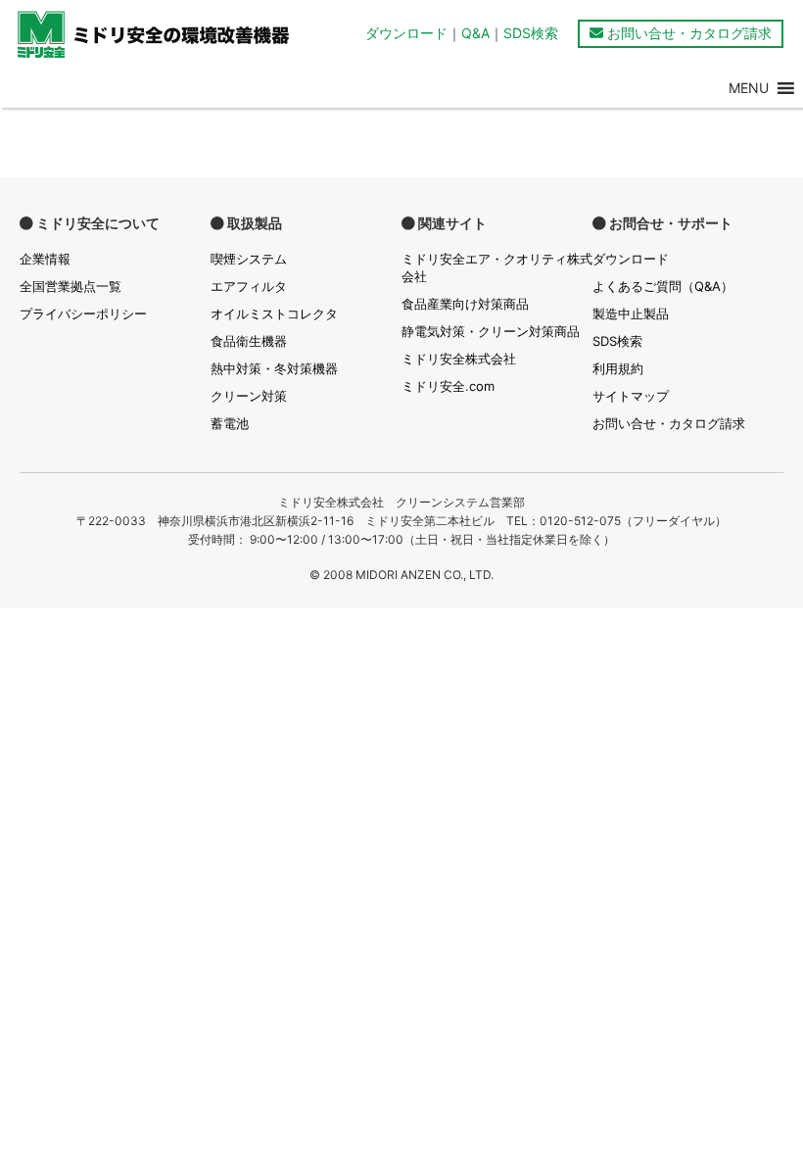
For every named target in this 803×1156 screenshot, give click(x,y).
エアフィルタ (249, 286)
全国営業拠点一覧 (70, 286)
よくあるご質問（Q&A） (662, 286)
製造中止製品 (630, 313)
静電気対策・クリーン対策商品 (491, 331)
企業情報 (45, 258)
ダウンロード (406, 32)
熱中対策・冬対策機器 (274, 368)
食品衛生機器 (249, 341)
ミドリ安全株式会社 (459, 358)
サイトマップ (630, 396)
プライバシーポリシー (83, 313)
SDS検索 (530, 32)
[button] (749, 88)
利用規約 (617, 368)
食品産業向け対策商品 (465, 304)
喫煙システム (249, 258)
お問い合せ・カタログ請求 (687, 32)
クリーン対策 (249, 396)
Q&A (475, 32)
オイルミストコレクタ (274, 313)
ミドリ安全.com (448, 386)
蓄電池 (230, 423)
